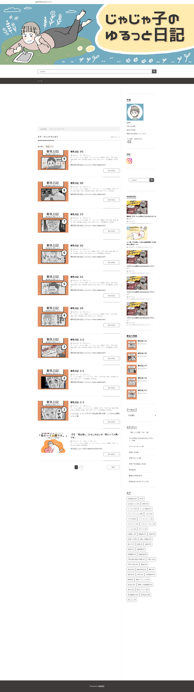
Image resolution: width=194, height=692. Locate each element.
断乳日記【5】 (143, 390)
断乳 (75, 159)
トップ (40, 81)
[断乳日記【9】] (132, 345)
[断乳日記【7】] (132, 370)
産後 (130, 579)
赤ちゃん (132, 600)
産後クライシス (142, 579)
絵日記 (90, 159)
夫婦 (148, 544)
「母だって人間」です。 (90, 441)
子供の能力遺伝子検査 (136, 559)
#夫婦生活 (132, 499)
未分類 (131, 470)
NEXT (113, 467)
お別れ (145, 504)
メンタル (103, 188)
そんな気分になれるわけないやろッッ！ (141, 223)
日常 (79, 159)
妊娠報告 (132, 554)
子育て (108, 157)
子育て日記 (114, 157)
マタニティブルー (148, 524)
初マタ (131, 544)
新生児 (131, 574)
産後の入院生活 (134, 476)
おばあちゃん (133, 504)
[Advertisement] (79, 108)
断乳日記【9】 (143, 341)
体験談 (102, 157)
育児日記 (111, 190)
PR (141, 499)
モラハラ (143, 529)
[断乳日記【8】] (132, 357)
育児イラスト (101, 159)
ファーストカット (135, 446)
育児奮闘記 (109, 159)
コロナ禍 (132, 519)
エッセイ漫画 (84, 157)
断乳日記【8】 (143, 353)
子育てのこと (87, 155)
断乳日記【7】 (143, 366)
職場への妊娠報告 (145, 584)
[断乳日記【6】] (132, 382)
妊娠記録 (143, 554)
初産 (139, 544)
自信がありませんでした (145, 247)
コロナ (148, 514)
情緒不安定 (141, 569)
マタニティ (133, 524)
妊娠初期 (141, 549)
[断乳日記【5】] (132, 394)
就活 (131, 569)
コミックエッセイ (94, 157)
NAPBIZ (101, 686)
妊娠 (131, 549)
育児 (94, 159)
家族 (72, 159)
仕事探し (132, 534)
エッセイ (76, 157)
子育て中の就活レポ (136, 464)
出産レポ (132, 452)
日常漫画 (84, 159)
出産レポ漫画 (145, 539)
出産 (152, 534)
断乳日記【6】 (143, 378)
